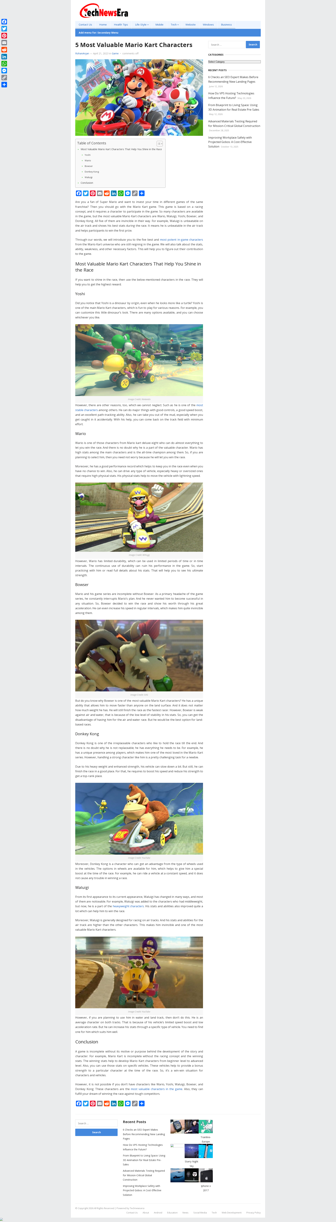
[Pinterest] (4, 35)
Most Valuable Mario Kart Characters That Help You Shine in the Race (121, 149)
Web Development (231, 1212)
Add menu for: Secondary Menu (98, 32)
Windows (208, 24)
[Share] (4, 84)
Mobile (159, 24)
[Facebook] (4, 21)
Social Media (200, 1212)
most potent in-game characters (181, 240)
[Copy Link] (4, 77)
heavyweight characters (128, 906)
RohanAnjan (82, 53)
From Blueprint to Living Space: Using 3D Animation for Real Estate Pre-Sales (144, 1160)
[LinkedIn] (4, 56)
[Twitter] (4, 28)
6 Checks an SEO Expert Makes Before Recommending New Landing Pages (144, 1134)
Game (115, 53)
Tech (174, 24)
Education (172, 1212)
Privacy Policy (253, 1212)
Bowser (89, 166)
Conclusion (87, 182)
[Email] (4, 42)
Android (158, 1212)
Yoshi (87, 154)
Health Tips (121, 24)
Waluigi (88, 177)
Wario (88, 160)
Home (103, 24)
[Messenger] (4, 70)
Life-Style (140, 24)
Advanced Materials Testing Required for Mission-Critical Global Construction (144, 1175)
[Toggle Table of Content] (158, 144)
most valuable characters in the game (156, 1089)
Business (226, 24)
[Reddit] (4, 49)
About (146, 1212)
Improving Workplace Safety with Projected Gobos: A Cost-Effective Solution (230, 142)
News (185, 1212)
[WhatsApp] (4, 63)
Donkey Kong (92, 171)
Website (191, 24)
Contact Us (85, 24)
